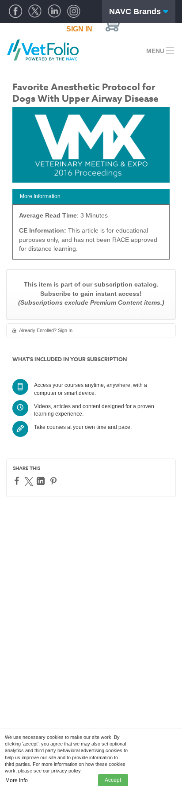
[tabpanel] (91, 235)
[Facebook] (18, 481)
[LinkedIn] (42, 481)
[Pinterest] (54, 481)
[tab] (91, 196)
